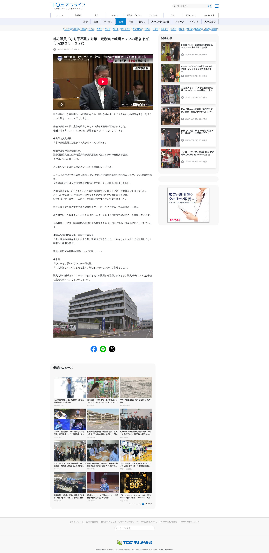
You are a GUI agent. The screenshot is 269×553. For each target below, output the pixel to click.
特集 (131, 21)
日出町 (190, 29)
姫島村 (214, 29)
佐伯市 (91, 29)
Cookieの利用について (190, 522)
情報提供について (149, 522)
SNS (172, 15)
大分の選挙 (210, 21)
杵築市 (155, 29)
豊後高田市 (137, 29)
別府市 (75, 29)
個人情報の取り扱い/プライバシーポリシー (120, 522)
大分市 (67, 29)
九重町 (206, 29)
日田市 (99, 29)
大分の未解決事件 (160, 21)
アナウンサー (154, 15)
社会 (95, 21)
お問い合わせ (92, 522)
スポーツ (179, 21)
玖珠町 (198, 29)
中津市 (83, 29)
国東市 (181, 29)
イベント (115, 15)
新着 (85, 21)
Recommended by (135, 504)
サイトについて (76, 522)
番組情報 (78, 15)
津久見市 (164, 29)
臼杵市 (115, 29)
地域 (120, 21)
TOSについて (191, 15)
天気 (96, 15)
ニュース (59, 15)
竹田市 (147, 29)
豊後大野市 (125, 29)
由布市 (173, 29)
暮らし (142, 21)
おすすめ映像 (209, 15)
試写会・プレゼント (134, 15)
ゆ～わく (108, 21)
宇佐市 (107, 29)
